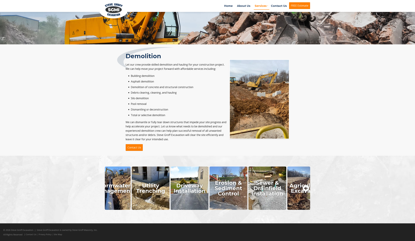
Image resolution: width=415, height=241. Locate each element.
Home (228, 5)
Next (306, 188)
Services (261, 5)
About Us (243, 5)
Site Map (58, 234)
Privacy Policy (45, 234)
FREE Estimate (299, 5)
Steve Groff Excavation (115, 9)
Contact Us (279, 5)
